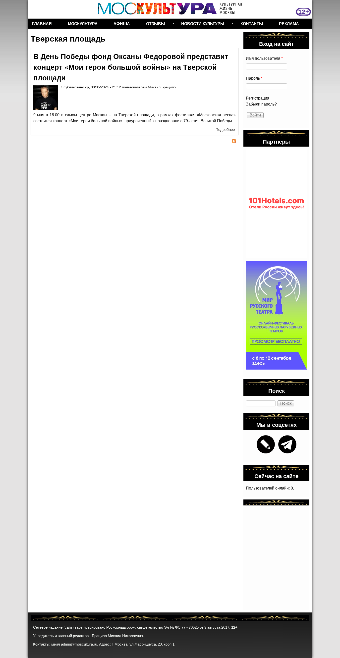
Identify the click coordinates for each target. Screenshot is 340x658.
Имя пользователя (264, 58)
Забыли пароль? (261, 104)
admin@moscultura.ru (79, 644)
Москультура (83, 23)
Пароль (254, 78)
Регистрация (257, 98)
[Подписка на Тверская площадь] (134, 142)
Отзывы (153, 25)
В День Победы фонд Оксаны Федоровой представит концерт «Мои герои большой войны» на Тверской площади (130, 67)
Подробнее (225, 129)
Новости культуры (200, 25)
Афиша (121, 23)
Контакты (251, 23)
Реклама (289, 23)
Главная (42, 23)
